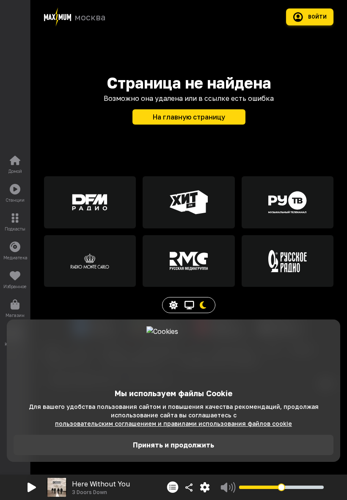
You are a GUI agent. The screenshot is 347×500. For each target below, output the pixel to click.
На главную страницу (189, 117)
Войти (317, 17)
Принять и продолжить (173, 445)
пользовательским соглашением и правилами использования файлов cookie (173, 423)
